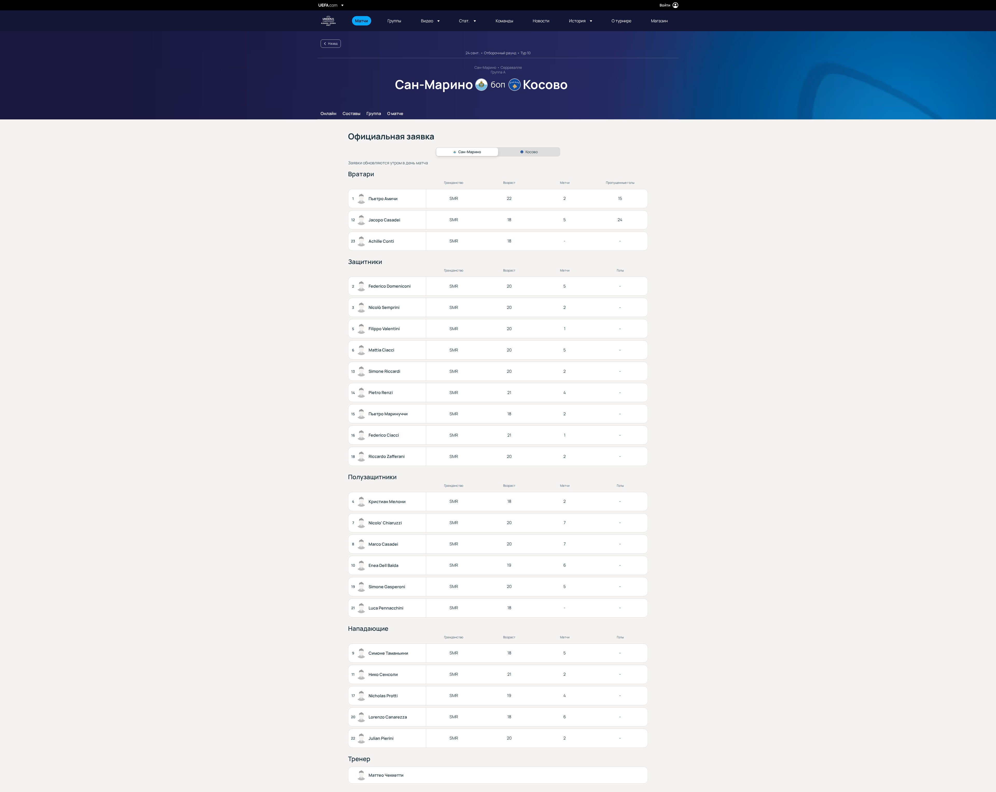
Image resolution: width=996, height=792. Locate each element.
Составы (351, 113)
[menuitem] (365, 21)
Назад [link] (332, 43)
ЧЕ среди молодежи (328, 21)
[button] (430, 21)
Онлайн (328, 113)
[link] (361, 21)
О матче (395, 113)
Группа (373, 113)
